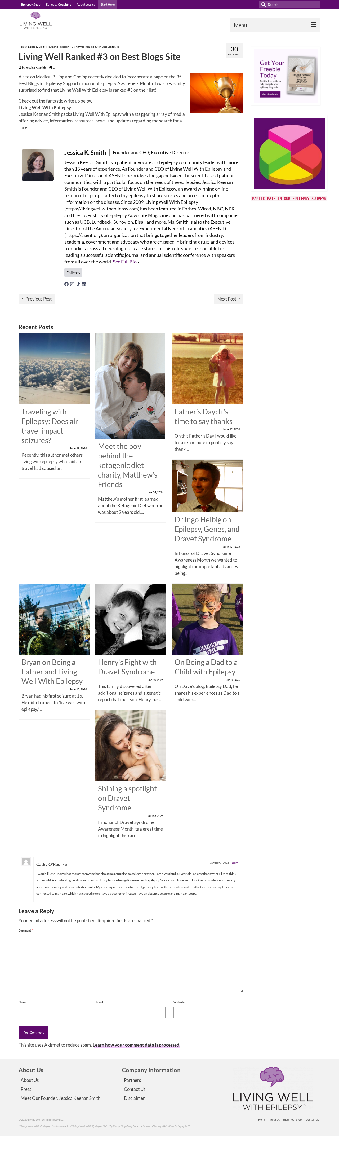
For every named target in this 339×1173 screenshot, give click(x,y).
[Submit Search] (263, 4)
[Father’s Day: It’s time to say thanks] (207, 368)
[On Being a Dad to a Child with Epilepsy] (207, 618)
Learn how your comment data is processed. (136, 1045)
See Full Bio (125, 261)
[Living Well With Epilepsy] (66, 20)
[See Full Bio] (139, 261)
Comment (26, 930)
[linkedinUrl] (84, 283)
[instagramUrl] (72, 283)
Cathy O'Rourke (51, 864)
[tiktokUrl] (78, 283)
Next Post (226, 299)
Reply (234, 862)
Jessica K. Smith (36, 67)
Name (22, 1002)
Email (99, 1002)
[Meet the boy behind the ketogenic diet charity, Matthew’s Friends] (130, 385)
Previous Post (38, 299)
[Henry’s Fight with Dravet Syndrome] (130, 618)
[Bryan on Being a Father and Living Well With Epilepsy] (54, 618)
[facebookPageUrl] (66, 283)
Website (179, 1002)
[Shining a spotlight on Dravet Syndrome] (130, 745)
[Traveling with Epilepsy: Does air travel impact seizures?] (54, 368)
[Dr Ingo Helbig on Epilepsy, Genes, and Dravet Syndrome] (207, 485)
